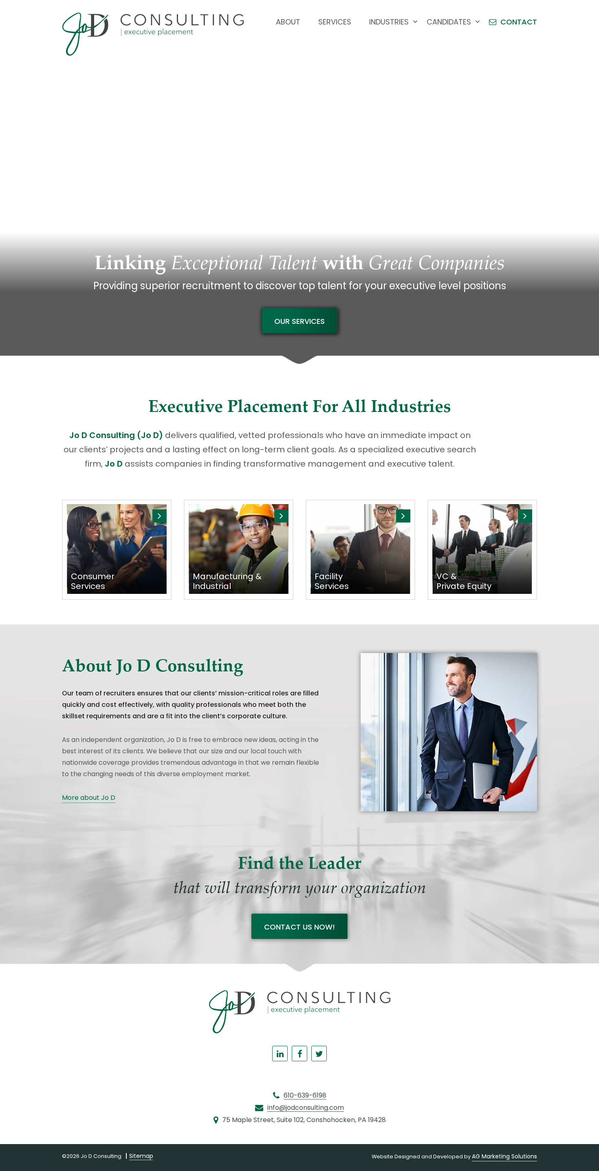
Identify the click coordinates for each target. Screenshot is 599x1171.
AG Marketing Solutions (504, 1156)
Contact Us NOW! (299, 927)
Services (334, 22)
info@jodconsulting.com (305, 1107)
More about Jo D (88, 797)
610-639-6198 (305, 1095)
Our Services (299, 321)
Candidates (449, 22)
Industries (389, 22)
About (288, 22)
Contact (518, 22)
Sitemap (141, 1156)
